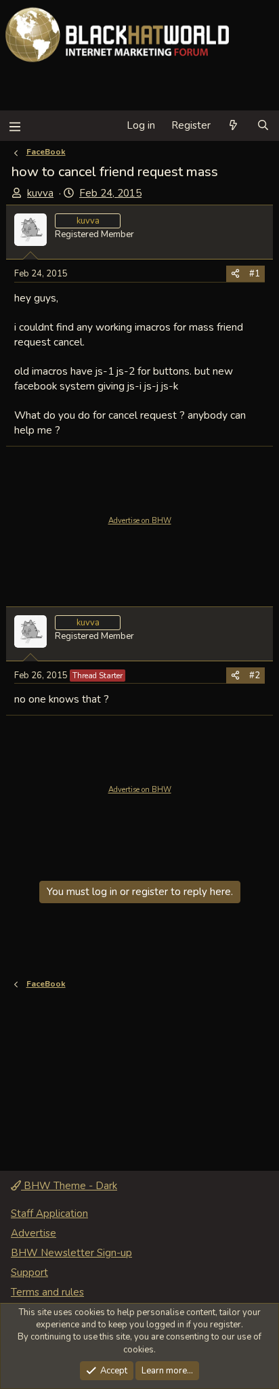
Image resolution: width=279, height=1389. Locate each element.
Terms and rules (47, 1292)
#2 (254, 675)
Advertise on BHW (139, 521)
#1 (254, 274)
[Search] (263, 125)
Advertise (33, 1233)
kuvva (40, 193)
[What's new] (233, 125)
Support (29, 1272)
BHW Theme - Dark (69, 1186)
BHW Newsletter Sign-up (71, 1253)
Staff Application (49, 1213)
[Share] (235, 274)
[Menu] (14, 125)
